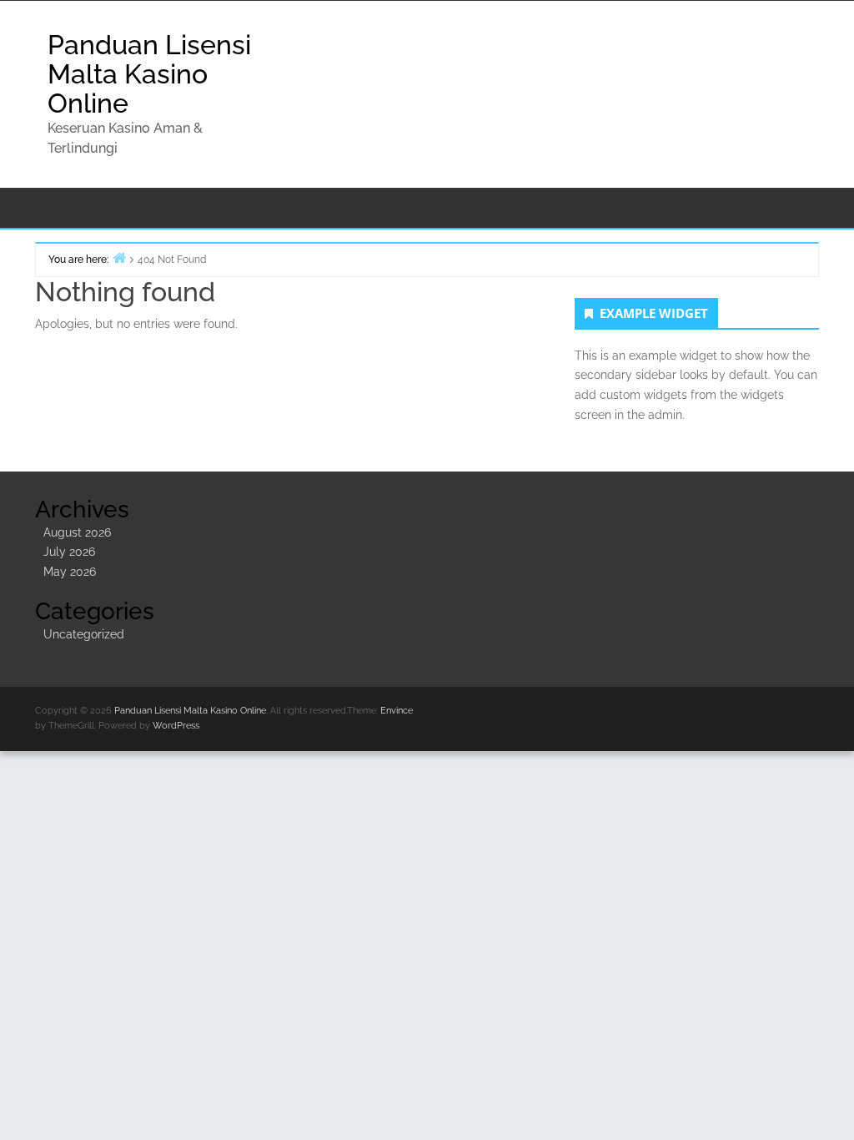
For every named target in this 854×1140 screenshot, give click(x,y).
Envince (396, 710)
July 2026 (69, 551)
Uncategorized (83, 634)
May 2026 (69, 571)
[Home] (119, 257)
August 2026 (77, 532)
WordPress (176, 725)
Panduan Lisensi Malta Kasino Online (149, 74)
